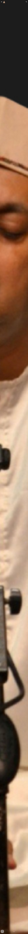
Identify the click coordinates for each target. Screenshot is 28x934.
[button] (1, 2)
